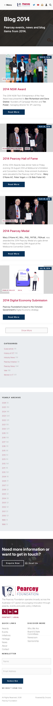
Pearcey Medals (10, 221)
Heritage (6, 639)
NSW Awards (8, 79)
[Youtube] (15, 611)
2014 (19, 79)
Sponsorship (33, 641)
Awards (5, 628)
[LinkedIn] (10, 611)
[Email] (42, 5)
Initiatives (6, 635)
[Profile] (46, 5)
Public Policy (9, 290)
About (4, 646)
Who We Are (33, 628)
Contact (6, 617)
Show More (26, 330)
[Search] (50, 5)
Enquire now (9, 561)
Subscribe (12, 681)
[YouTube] (38, 5)
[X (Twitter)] (4, 611)
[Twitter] (34, 5)
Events (5, 632)
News (4, 642)
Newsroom (32, 637)
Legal (16, 617)
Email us (29, 563)
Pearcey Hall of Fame (13, 148)
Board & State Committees (34, 632)
